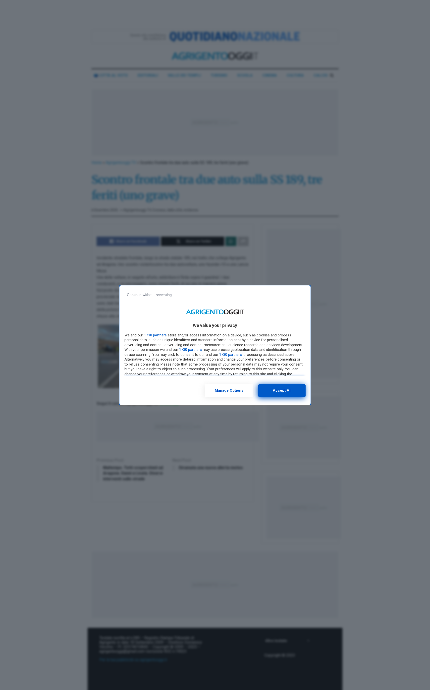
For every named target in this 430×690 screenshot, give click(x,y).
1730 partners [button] (155, 335)
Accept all (282, 390)
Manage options (229, 390)
